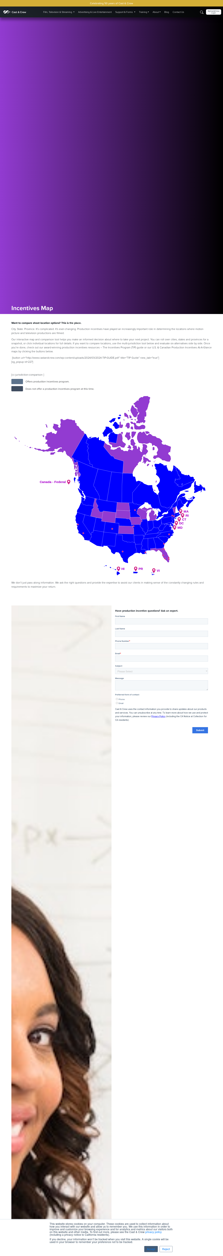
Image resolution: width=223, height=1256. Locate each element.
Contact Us (178, 12)
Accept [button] (151, 1249)
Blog (166, 12)
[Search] (202, 12)
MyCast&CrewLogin (213, 12)
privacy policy (153, 1232)
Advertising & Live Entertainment (95, 12)
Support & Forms (124, 12)
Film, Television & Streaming (58, 12)
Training (143, 12)
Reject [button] (166, 1249)
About (156, 12)
